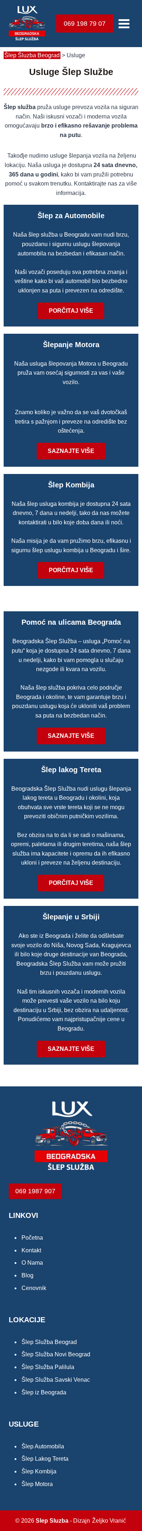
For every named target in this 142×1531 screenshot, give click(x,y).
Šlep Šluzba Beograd (32, 55)
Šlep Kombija (71, 485)
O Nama (32, 1263)
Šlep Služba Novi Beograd (55, 1354)
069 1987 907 (35, 1191)
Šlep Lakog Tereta (44, 1459)
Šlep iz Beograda (43, 1392)
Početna (32, 1238)
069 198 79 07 (85, 23)
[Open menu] (123, 23)
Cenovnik (33, 1288)
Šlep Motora (37, 1484)
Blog (27, 1275)
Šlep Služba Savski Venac (55, 1380)
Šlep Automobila (42, 1446)
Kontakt (31, 1250)
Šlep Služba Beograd (49, 1342)
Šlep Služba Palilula (47, 1367)
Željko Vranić (109, 1521)
